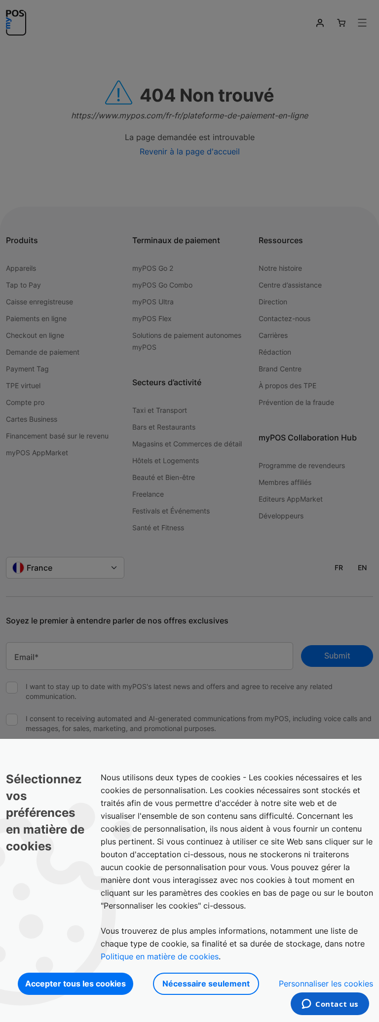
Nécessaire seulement (206, 983)
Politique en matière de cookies (160, 956)
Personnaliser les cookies (326, 983)
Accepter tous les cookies (75, 983)
